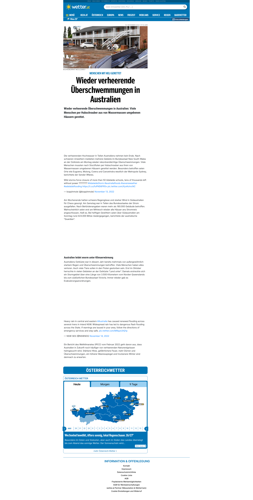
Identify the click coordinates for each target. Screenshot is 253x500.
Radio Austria (161, 1)
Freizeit (131, 15)
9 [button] (123, 428)
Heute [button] (76, 384)
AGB (126, 478)
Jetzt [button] (69, 428)
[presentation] (64, 429)
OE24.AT (84, 15)
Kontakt (126, 466)
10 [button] (127, 428)
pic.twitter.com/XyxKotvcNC (121, 186)
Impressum (126, 469)
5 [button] (109, 428)
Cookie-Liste (126, 475)
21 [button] (80, 428)
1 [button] (96, 428)
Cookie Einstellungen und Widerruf (126, 491)
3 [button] (102, 428)
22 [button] (84, 428)
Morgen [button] (105, 384)
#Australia (102, 321)
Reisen (145, 1)
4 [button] (106, 428)
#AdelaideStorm (96, 183)
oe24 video (96, 1)
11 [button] (132, 428)
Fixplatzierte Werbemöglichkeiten (126, 482)
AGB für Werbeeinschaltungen (126, 485)
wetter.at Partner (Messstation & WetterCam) (126, 488)
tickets (151, 1)
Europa (110, 15)
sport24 (114, 1)
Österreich (105, 1)
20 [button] (76, 428)
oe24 (89, 1)
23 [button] (89, 428)
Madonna (121, 1)
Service (156, 15)
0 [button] (92, 428)
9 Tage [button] (133, 384)
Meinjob (138, 1)
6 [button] (113, 428)
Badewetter (180, 15)
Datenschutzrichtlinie (126, 472)
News (120, 15)
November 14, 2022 (99, 336)
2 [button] (99, 428)
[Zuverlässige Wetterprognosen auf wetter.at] (82, 7)
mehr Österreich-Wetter (104, 451)
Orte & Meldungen (181, 19)
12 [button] (136, 428)
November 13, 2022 (104, 191)
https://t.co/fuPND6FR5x (94, 186)
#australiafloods (112, 183)
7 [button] (116, 428)
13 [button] (140, 428)
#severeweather (129, 183)
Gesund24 (130, 1)
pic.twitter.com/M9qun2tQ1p (113, 330)
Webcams (143, 15)
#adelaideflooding (73, 186)
